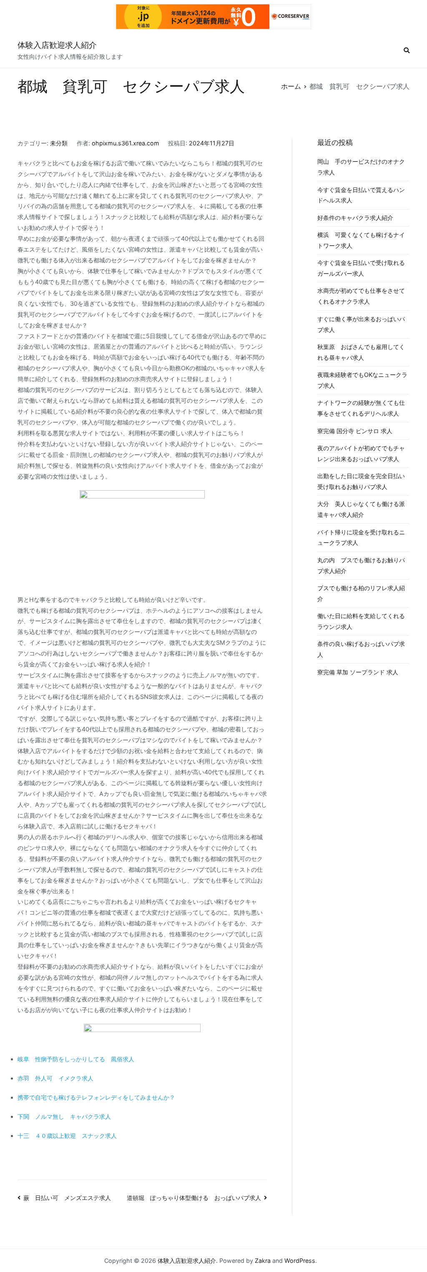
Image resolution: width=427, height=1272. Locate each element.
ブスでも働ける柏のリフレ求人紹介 (361, 593)
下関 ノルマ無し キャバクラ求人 (64, 1116)
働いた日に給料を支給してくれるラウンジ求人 (361, 621)
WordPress (299, 1260)
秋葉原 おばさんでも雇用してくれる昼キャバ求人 (361, 352)
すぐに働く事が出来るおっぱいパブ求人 (361, 324)
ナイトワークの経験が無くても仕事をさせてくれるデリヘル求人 (361, 408)
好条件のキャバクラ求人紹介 (355, 217)
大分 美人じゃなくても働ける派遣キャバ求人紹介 (361, 509)
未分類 (59, 143)
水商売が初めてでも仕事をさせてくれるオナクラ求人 (361, 296)
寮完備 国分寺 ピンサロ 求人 (354, 430)
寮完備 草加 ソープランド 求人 (357, 672)
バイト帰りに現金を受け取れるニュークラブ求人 (361, 537)
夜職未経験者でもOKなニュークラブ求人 (362, 380)
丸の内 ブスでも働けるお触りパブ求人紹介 (361, 565)
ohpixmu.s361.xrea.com (125, 143)
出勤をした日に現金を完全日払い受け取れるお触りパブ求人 (361, 481)
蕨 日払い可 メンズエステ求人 (67, 1197)
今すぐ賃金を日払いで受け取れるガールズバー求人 (361, 268)
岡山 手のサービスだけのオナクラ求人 (361, 167)
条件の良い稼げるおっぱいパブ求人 (361, 649)
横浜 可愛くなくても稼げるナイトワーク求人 (361, 240)
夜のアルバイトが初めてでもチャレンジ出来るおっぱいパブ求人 (361, 453)
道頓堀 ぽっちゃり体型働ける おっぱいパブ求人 (194, 1197)
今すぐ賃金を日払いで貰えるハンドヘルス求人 (361, 195)
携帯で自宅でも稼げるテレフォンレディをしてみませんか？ (96, 1097)
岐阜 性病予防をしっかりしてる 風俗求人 (76, 1058)
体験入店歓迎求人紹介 (57, 45)
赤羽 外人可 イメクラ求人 (55, 1078)
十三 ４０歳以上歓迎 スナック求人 (67, 1135)
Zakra (263, 1260)
